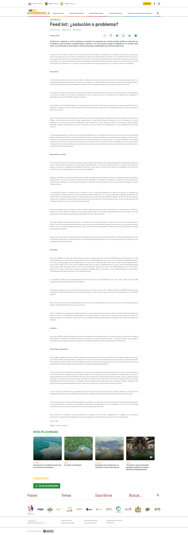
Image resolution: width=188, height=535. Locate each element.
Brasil (66, 463)
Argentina (78, 30)
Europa (128, 463)
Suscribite (147, 3)
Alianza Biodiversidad (76, 13)
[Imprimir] (129, 35)
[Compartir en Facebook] (111, 35)
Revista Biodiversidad (96, 13)
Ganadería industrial (61, 425)
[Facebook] (154, 3)
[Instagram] (159, 3)
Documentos (55, 19)
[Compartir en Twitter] (117, 35)
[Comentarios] (104, 35)
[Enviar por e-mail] (135, 35)
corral (95, 338)
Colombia (36, 463)
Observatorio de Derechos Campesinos (140, 13)
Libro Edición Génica (115, 13)
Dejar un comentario (48, 486)
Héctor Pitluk (56, 30)
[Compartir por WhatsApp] (123, 35)
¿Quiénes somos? (58, 13)
